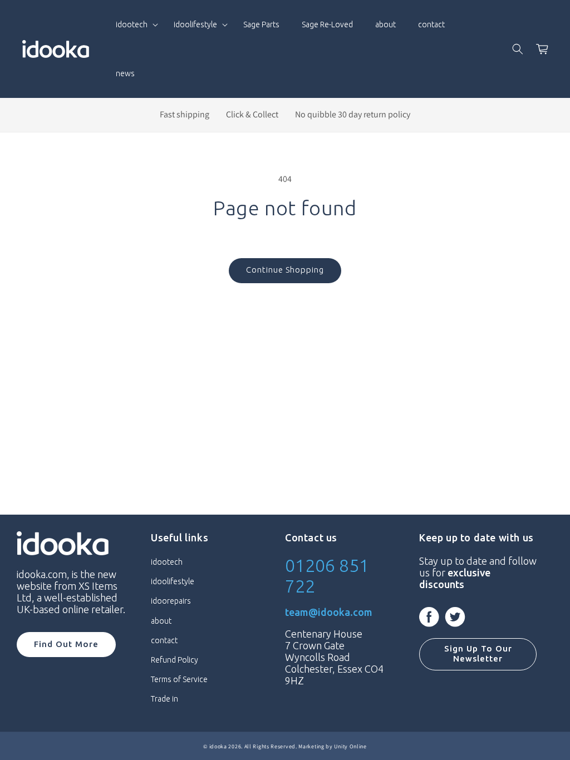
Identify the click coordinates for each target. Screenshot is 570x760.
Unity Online (350, 746)
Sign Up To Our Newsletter (478, 653)
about (161, 620)
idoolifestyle (172, 581)
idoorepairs (171, 600)
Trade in (164, 698)
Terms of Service (179, 679)
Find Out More (66, 644)
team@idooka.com (328, 612)
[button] (134, 24)
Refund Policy (174, 659)
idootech (167, 561)
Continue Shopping (285, 269)
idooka (218, 746)
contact (164, 640)
